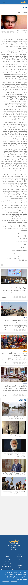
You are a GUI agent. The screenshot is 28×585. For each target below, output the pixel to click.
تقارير (7, 554)
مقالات (20, 568)
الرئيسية (20, 554)
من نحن (7, 561)
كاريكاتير (20, 565)
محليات (20, 559)
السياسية (19, 556)
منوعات (20, 563)
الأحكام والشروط (7, 564)
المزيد (4, 297)
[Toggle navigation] (4, 2)
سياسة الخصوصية (7, 566)
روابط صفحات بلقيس (7, 569)
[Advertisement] (14, 513)
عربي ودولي (7, 559)
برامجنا (7, 556)
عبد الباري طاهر (19, 32)
